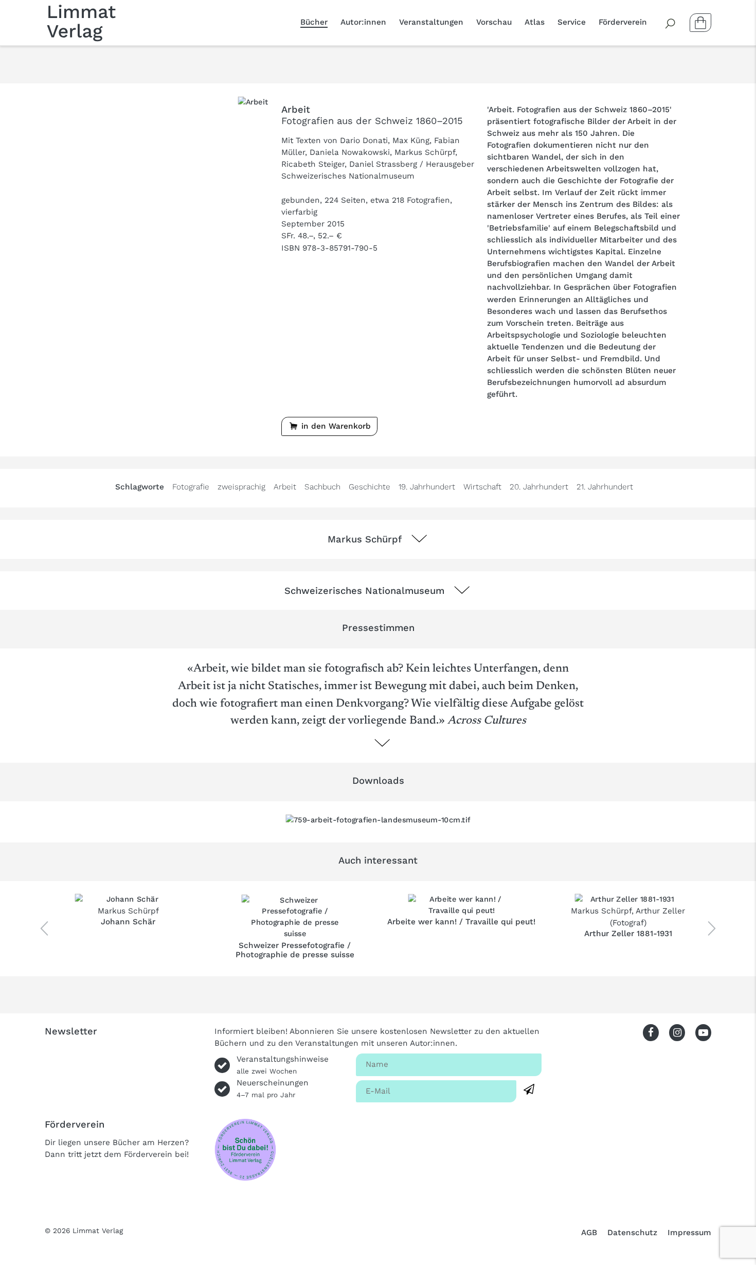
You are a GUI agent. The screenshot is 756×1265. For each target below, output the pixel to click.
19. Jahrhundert (427, 486)
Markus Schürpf (128, 911)
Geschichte (369, 486)
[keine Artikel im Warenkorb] (700, 22)
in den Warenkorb (335, 426)
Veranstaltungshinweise (283, 1065)
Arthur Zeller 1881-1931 (628, 933)
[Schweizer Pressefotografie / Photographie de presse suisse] (295, 917)
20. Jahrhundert (539, 486)
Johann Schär (128, 921)
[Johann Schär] (128, 899)
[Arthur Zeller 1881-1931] (628, 899)
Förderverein (623, 22)
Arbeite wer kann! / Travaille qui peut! (461, 921)
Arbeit (285, 486)
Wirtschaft (482, 486)
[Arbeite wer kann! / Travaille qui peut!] (461, 905)
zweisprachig (241, 486)
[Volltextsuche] (670, 22)
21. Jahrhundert (605, 486)
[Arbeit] (253, 101)
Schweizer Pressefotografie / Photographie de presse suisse (295, 950)
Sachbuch (322, 486)
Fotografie (190, 486)
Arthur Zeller (660, 911)
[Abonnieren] (529, 1089)
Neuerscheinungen (273, 1088)
